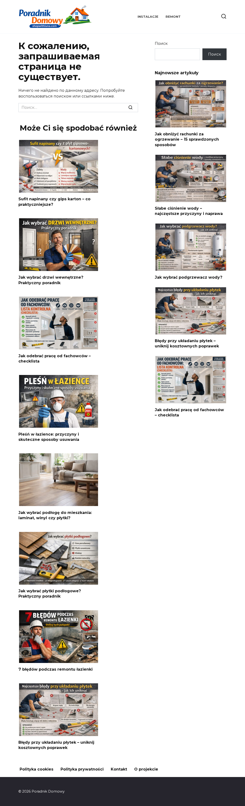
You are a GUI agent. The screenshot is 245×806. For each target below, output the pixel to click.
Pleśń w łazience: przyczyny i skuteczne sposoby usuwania (48, 437)
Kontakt (119, 769)
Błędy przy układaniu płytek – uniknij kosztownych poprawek (56, 745)
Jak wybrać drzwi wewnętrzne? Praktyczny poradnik (50, 280)
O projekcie (146, 769)
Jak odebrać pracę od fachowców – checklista (54, 358)
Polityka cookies (36, 769)
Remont (173, 16)
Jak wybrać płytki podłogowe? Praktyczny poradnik (49, 594)
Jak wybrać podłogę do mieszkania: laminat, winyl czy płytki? (55, 515)
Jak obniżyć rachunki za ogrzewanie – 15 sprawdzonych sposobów (187, 139)
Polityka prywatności (82, 769)
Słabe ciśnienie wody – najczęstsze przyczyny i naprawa (189, 211)
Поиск (161, 43)
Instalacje (148, 16)
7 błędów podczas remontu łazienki (55, 669)
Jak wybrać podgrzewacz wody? (188, 277)
